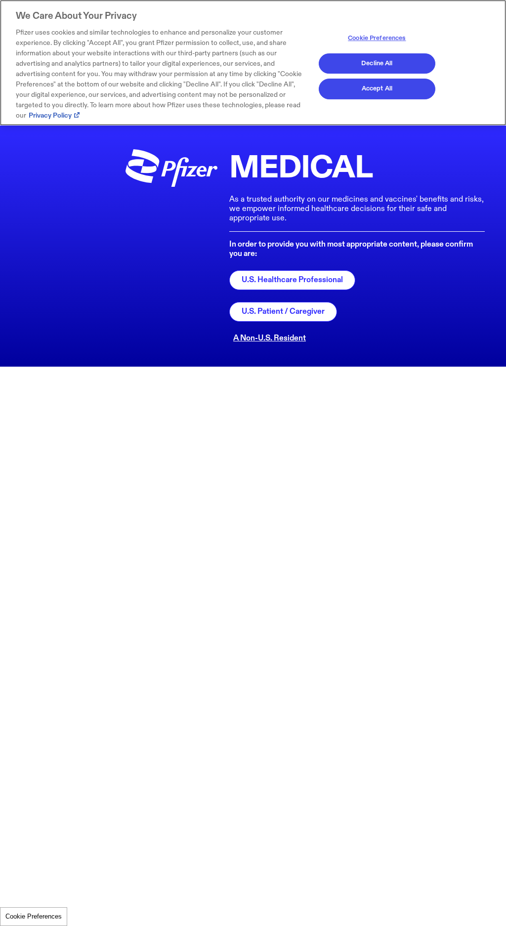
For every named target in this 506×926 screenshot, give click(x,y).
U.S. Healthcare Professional (292, 280)
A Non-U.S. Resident (269, 338)
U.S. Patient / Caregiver (283, 311)
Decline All (376, 63)
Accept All (377, 88)
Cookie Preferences (33, 916)
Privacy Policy (50, 115)
